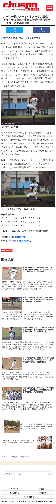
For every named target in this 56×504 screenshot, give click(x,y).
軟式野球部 (8, 250)
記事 (43, 489)
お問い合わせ (29, 497)
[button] (49, 473)
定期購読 (42, 493)
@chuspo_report (21, 240)
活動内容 (15, 493)
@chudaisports (17, 237)
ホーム (15, 489)
